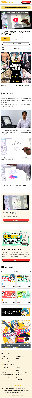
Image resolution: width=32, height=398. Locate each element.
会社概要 (18, 367)
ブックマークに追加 (17, 43)
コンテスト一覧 (5, 361)
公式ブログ (19, 377)
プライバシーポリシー (21, 372)
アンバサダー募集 (5, 377)
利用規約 (3, 372)
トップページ (4, 367)
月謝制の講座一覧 (20, 356)
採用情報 (18, 370)
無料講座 (18, 358)
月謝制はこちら (26, 2)
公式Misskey (19, 379)
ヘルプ (3, 370)
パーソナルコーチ (5, 358)
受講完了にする (16, 48)
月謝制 (3, 356)
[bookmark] (14, 287)
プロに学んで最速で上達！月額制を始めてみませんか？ (16, 7)
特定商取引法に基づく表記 (7, 374)
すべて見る (16, 271)
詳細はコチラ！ (16, 260)
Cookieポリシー (20, 374)
